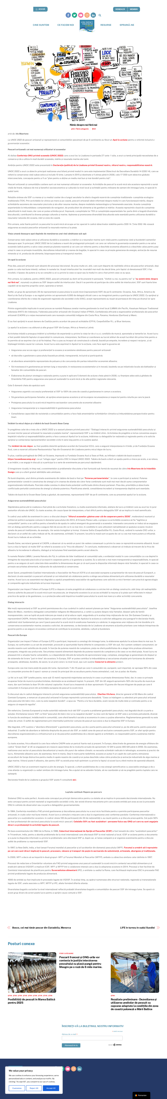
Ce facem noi (65, 25)
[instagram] (87, 15)
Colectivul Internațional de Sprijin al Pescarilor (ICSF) (85, 831)
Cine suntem (41, 25)
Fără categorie (82, 129)
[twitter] (74, 15)
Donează (120, 9)
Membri (134, 9)
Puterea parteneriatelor (97, 478)
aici (74, 780)
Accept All (50, 1088)
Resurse (105, 25)
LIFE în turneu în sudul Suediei (137, 927)
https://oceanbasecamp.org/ (22, 459)
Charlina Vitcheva (106, 694)
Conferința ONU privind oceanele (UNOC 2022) (40, 155)
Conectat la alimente (105, 662)
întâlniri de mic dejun (22, 446)
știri (73, 129)
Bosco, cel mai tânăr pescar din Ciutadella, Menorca (41, 927)
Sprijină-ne (127, 25)
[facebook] (68, 15)
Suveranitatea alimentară (64, 870)
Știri (94, 129)
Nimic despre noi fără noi (83, 124)
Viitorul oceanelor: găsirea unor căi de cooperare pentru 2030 (99, 516)
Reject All (34, 1088)
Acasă (41, 9)
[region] (34, 1080)
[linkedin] (93, 15)
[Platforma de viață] (87, 26)
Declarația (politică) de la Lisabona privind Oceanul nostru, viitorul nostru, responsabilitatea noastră (102, 165)
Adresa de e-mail (69, 1034)
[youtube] (80, 15)
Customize (17, 1088)
